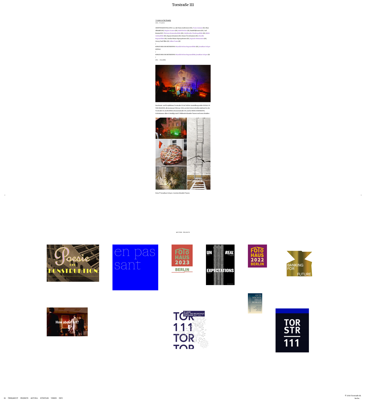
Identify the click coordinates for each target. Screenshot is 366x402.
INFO (61, 398)
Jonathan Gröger (204, 46)
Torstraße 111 (183, 5)
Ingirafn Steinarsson (197, 38)
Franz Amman (197, 28)
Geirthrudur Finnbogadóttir (193, 33)
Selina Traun (174, 41)
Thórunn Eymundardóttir (172, 33)
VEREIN (54, 398)
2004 (156, 23)
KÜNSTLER (44, 398)
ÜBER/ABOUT (13, 398)
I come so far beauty (163, 20)
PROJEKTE (24, 398)
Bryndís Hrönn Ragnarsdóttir (186, 46)
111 (5, 398)
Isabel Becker (182, 30)
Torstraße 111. (356, 396)
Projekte (162, 23)
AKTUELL (34, 398)
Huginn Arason (169, 30)
